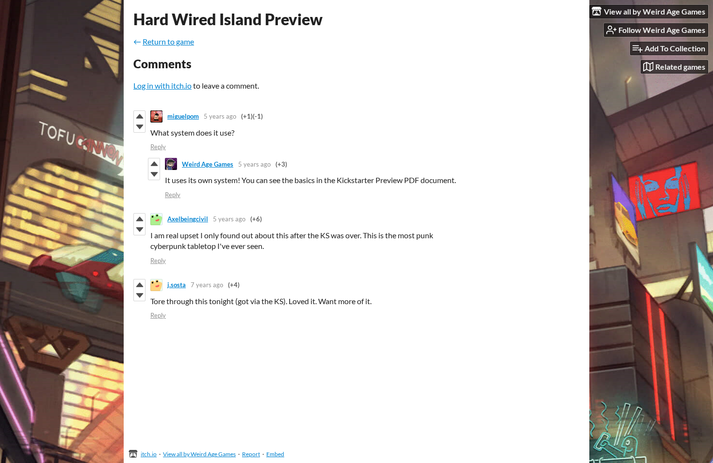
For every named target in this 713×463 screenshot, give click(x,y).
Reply (158, 147)
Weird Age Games (207, 164)
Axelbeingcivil (187, 219)
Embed (275, 454)
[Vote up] (139, 116)
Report (251, 454)
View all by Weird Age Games (199, 454)
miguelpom (183, 116)
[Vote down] (139, 127)
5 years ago (220, 116)
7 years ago (207, 285)
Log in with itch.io (162, 85)
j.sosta (176, 285)
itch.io (149, 454)
